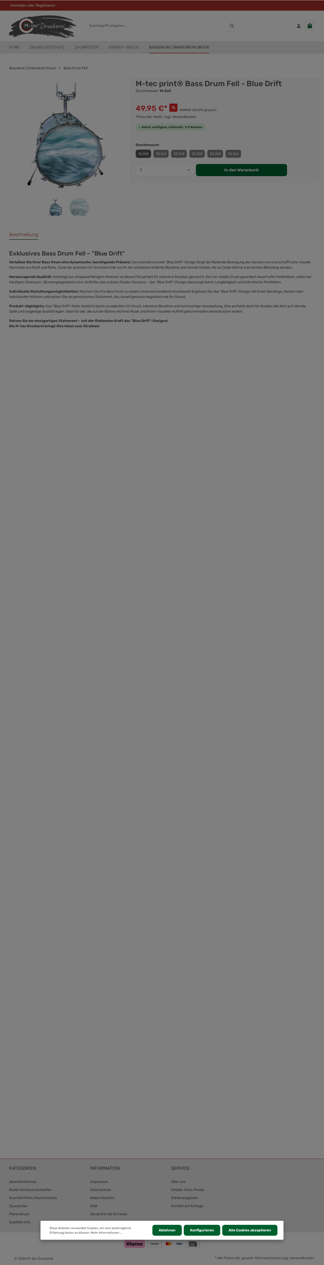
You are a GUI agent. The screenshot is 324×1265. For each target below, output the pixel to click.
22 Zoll (197, 154)
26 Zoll (233, 154)
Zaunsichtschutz (22, 1182)
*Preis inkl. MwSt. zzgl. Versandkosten (166, 117)
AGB (93, 1206)
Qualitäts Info (19, 1222)
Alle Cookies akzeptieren (250, 1230)
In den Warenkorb (241, 170)
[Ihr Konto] (299, 26)
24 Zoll (215, 154)
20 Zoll (179, 154)
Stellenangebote (184, 1198)
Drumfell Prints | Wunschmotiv (33, 1198)
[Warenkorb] (310, 26)
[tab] (23, 235)
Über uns (178, 1182)
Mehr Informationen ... (106, 1232)
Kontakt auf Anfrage (187, 1206)
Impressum (99, 1182)
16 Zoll (143, 154)
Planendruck (19, 1214)
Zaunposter (18, 1206)
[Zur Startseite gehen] (42, 26)
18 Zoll (161, 154)
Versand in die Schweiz (108, 1214)
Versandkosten (302, 1258)
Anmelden (18, 5)
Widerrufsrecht (102, 1198)
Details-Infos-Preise (187, 1190)
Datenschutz (100, 1190)
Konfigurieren (202, 1230)
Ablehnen (167, 1230)
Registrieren (45, 5)
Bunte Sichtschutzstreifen (30, 1190)
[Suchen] (232, 25)
